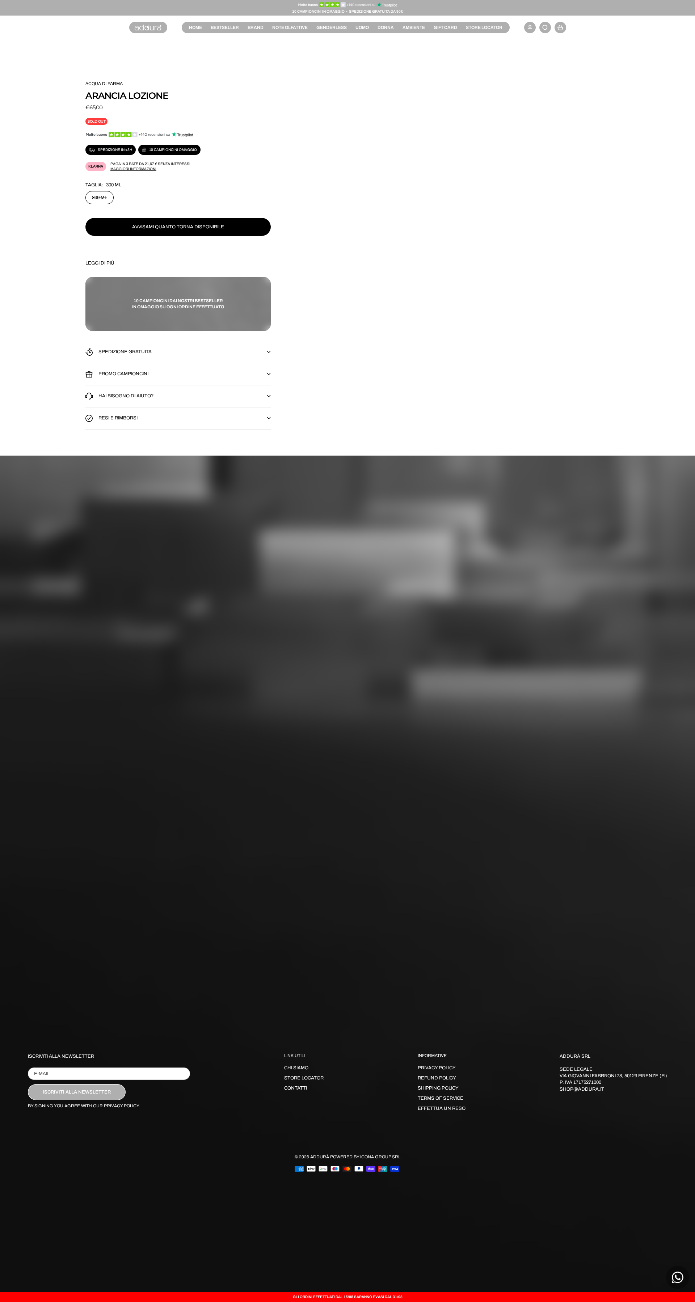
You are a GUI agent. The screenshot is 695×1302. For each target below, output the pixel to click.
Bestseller (225, 27)
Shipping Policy (438, 1088)
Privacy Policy (437, 1067)
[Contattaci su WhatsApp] (677, 1277)
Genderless (331, 27)
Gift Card (445, 27)
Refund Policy (437, 1078)
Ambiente (414, 27)
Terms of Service (440, 1098)
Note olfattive (290, 27)
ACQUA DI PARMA (104, 83)
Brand (256, 27)
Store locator (484, 27)
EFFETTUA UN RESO (442, 1108)
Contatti (295, 1088)
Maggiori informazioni (133, 169)
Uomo (362, 27)
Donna (386, 27)
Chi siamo (296, 1067)
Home (195, 27)
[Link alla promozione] (347, 5)
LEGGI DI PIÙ (99, 263)
